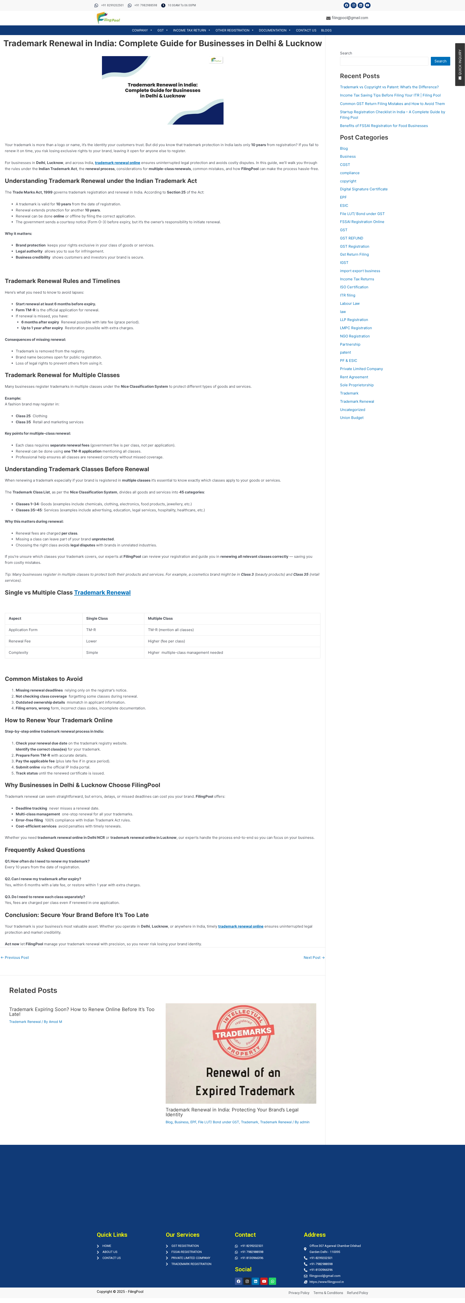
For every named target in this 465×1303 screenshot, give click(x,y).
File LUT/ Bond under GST (218, 1122)
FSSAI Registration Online (362, 221)
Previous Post (14, 957)
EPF (193, 1122)
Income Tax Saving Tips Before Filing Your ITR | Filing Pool (390, 95)
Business (181, 1122)
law (343, 311)
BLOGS (326, 30)
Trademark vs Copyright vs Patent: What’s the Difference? (389, 87)
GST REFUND (351, 238)
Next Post (314, 957)
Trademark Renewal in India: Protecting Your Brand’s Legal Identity (232, 1112)
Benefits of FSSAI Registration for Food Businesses (384, 125)
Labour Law (350, 303)
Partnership (350, 344)
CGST (345, 164)
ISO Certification (354, 287)
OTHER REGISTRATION (232, 30)
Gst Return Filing (354, 254)
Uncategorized (352, 409)
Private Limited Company (361, 368)
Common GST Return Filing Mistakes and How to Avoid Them (392, 103)
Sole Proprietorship (357, 385)
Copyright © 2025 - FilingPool (120, 1291)
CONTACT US (306, 30)
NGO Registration (355, 336)
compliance (350, 173)
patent (345, 352)
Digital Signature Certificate (364, 189)
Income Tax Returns (357, 279)
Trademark (249, 1122)
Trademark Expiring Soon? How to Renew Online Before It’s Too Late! (82, 1011)
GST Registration (354, 246)
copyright (348, 181)
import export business (360, 270)
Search (346, 53)
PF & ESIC (348, 360)
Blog (169, 1122)
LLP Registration (354, 319)
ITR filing (347, 295)
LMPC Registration (356, 328)
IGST (344, 262)
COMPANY (140, 30)
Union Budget (352, 417)
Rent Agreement (354, 377)
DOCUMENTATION (273, 30)
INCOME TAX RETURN (189, 30)
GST (160, 30)
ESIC (344, 205)
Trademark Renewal (25, 1022)
